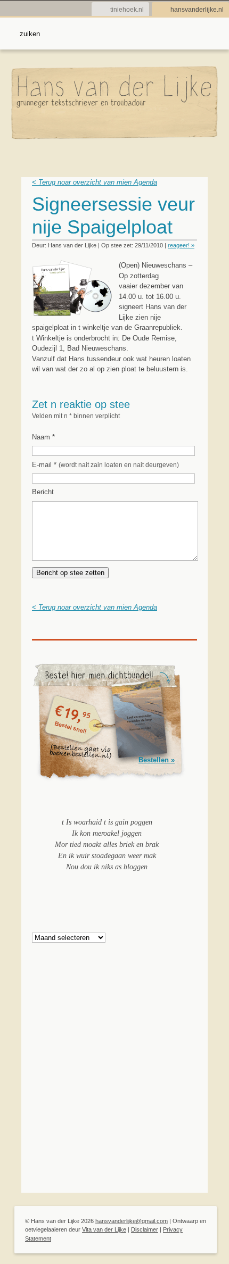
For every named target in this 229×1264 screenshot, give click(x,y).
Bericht (43, 492)
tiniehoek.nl (127, 9)
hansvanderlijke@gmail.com (131, 1221)
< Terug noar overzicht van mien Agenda (94, 182)
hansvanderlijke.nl (197, 9)
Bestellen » (156, 760)
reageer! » (181, 245)
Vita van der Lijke (104, 1229)
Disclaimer (144, 1229)
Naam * (43, 437)
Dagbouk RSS (190, 207)
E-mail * (105, 465)
